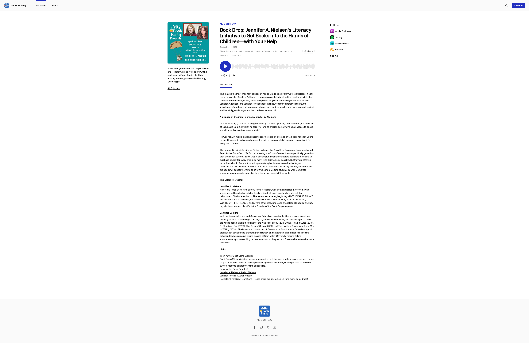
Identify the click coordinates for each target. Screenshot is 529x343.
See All (334, 55)
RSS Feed (340, 49)
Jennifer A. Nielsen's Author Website (238, 272)
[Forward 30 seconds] (228, 75)
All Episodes (174, 88)
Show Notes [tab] (226, 84)
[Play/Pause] (225, 66)
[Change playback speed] (234, 75)
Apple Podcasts (343, 31)
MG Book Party (18, 5)
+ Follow (518, 5)
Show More (174, 81)
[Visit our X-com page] (267, 327)
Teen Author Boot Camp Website (236, 255)
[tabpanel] (267, 187)
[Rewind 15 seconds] (223, 75)
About (54, 5)
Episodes (41, 5)
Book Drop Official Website (233, 259)
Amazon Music (342, 43)
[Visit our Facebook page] (254, 327)
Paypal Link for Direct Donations (236, 279)
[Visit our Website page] (274, 327)
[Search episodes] (506, 5)
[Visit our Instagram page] (261, 327)
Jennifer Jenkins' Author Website (236, 275)
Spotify (338, 37)
